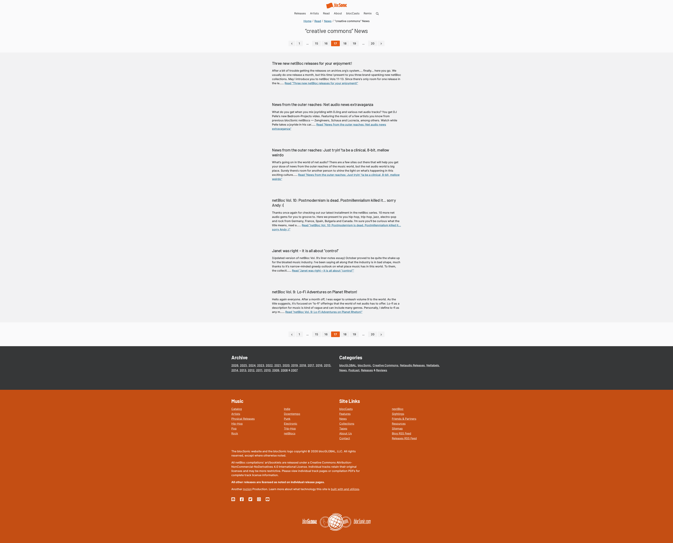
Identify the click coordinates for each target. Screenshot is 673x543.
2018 (302, 365)
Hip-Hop (237, 423)
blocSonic (364, 365)
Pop (234, 428)
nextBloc (397, 409)
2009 (275, 370)
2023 (260, 365)
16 (326, 43)
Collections (346, 423)
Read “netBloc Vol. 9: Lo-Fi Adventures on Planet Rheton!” (323, 312)
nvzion (247, 489)
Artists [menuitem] (314, 13)
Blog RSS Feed (401, 433)
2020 (286, 365)
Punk (287, 418)
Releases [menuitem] (300, 13)
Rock (234, 433)
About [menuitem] (338, 13)
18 (344, 43)
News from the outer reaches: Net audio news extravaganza (322, 104)
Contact (344, 438)
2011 (259, 370)
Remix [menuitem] (368, 13)
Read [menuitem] (326, 13)
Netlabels (432, 365)
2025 (243, 365)
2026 (234, 365)
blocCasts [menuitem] (352, 13)
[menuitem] (377, 13)
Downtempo (292, 414)
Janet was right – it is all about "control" (305, 250)
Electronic (290, 423)
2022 (269, 365)
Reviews (381, 370)
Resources (399, 423)
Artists (235, 414)
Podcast (353, 370)
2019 (294, 365)
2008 (284, 370)
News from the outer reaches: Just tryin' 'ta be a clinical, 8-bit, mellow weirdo (330, 152)
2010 (267, 370)
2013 (243, 370)
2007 (294, 370)
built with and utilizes (345, 489)
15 (316, 43)
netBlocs (289, 433)
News (343, 370)
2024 (252, 365)
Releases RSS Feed (404, 438)
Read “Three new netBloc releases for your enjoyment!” (321, 83)
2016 (319, 365)
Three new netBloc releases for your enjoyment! (312, 63)
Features (345, 414)
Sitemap (397, 428)
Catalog (236, 409)
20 (372, 43)
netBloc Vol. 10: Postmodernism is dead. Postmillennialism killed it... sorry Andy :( (334, 202)
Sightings (398, 414)
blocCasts (346, 409)
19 (354, 43)
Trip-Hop (290, 428)
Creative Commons (385, 365)
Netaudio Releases (412, 365)
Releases (367, 370)
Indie (287, 409)
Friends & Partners (404, 418)
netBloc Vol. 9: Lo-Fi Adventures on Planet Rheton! (314, 291)
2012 (251, 370)
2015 (327, 365)
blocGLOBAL (347, 365)
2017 (311, 365)
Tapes (343, 428)
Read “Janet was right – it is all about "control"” (323, 270)
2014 (234, 370)
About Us (345, 433)
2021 (277, 365)
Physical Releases (243, 418)
